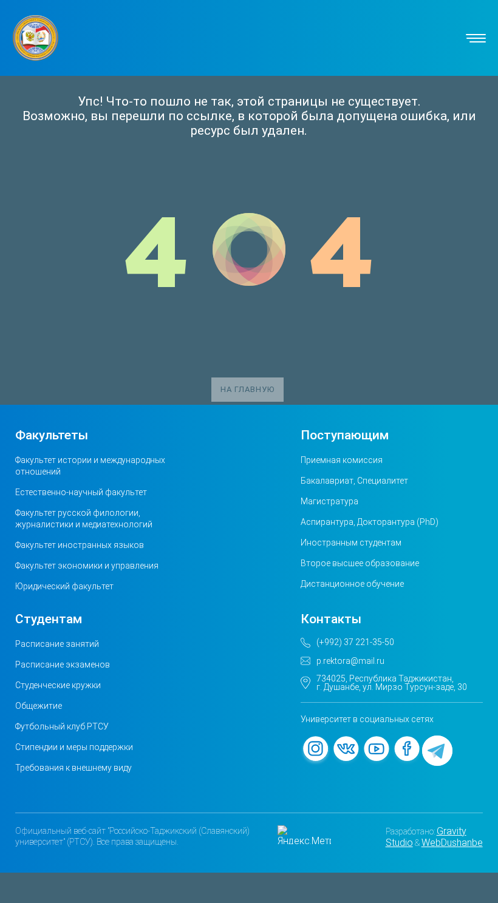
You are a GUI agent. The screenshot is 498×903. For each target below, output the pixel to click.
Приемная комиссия (342, 460)
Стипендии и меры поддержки (74, 747)
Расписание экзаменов (62, 664)
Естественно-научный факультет (81, 492)
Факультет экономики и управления (87, 565)
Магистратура (329, 501)
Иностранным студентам (351, 542)
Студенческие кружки (58, 685)
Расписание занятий (57, 644)
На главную (247, 389)
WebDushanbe (452, 842)
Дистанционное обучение (352, 584)
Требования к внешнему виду (73, 768)
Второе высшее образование (360, 563)
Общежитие (38, 706)
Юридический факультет (64, 586)
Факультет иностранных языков (79, 545)
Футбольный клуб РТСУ (62, 726)
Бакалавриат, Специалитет (354, 480)
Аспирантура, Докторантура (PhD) (369, 522)
